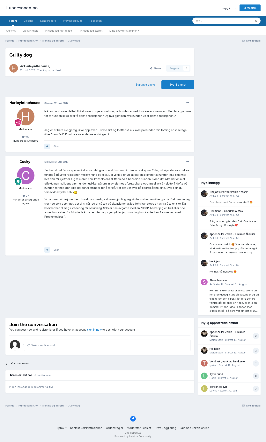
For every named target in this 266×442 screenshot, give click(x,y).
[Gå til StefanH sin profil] (204, 282)
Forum (13, 20)
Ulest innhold (30, 30)
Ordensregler (114, 428)
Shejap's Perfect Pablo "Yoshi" (229, 191)
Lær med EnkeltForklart (194, 428)
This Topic (240, 20)
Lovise (213, 390)
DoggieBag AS (133, 432)
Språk (61, 428)
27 (27, 195)
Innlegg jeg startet (91, 30)
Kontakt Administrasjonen (86, 428)
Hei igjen (215, 261)
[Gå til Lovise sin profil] (204, 388)
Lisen (213, 377)
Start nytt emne (145, 84)
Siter (56, 146)
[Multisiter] (47, 146)
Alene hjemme (218, 280)
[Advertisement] (100, 286)
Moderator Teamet (139, 428)
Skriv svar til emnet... (43, 345)
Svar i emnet (177, 84)
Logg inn (228, 8)
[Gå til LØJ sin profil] (204, 193)
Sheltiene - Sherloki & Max (226, 211)
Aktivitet (11, 30)
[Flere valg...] (187, 103)
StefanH (218, 284)
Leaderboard (48, 20)
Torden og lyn (218, 386)
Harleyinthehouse (36, 66)
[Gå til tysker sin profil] (204, 363)
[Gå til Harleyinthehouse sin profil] (13, 68)
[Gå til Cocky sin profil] (25, 175)
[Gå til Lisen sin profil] (204, 376)
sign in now (94, 329)
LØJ (215, 195)
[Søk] (256, 21)
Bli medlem (250, 7)
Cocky (24, 162)
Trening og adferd (49, 70)
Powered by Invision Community (133, 436)
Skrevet (229, 195)
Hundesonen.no (21, 7)
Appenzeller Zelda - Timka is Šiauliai (232, 234)
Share (156, 68)
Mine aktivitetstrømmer (123, 30)
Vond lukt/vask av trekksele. (227, 361)
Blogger (28, 20)
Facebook (96, 20)
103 (27, 136)
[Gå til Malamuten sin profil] (204, 333)
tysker (213, 365)
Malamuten (216, 339)
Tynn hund (216, 374)
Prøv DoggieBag (73, 20)
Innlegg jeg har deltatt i (59, 30)
